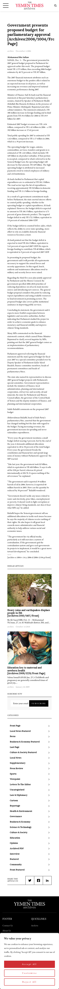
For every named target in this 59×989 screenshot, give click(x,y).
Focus (12, 736)
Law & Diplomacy (18, 795)
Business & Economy (20, 822)
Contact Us (7, 925)
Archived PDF (17, 849)
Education (15, 838)
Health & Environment (21, 811)
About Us (6, 930)
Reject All (29, 981)
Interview (15, 854)
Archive (34, 925)
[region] (29, 961)
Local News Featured (20, 731)
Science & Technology (20, 827)
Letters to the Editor (20, 785)
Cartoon (14, 801)
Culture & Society (18, 833)
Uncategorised (17, 790)
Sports (13, 774)
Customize (29, 973)
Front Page (15, 726)
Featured (14, 859)
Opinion (14, 843)
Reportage (15, 806)
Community (16, 865)
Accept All (29, 964)
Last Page (14, 747)
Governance (16, 816)
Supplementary (17, 763)
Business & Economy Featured (25, 742)
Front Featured (17, 870)
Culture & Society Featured (23, 752)
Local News (15, 758)
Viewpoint (15, 779)
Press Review (16, 768)
